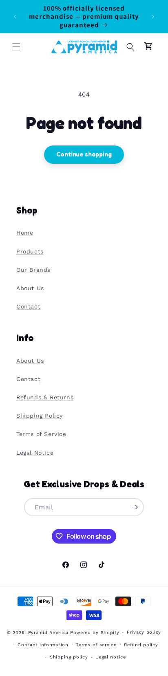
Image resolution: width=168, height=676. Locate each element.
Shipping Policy (39, 415)
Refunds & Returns (44, 397)
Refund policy (141, 644)
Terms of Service (41, 434)
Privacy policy (144, 632)
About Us (30, 288)
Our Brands (33, 269)
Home (24, 232)
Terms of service (96, 644)
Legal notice (110, 657)
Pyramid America (48, 632)
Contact (28, 306)
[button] (16, 47)
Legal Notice (34, 452)
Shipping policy (69, 657)
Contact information (43, 644)
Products (30, 251)
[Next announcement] (153, 17)
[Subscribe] (135, 507)
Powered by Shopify (94, 632)
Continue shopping (83, 154)
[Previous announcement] (15, 17)
